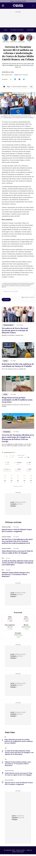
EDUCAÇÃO (30, 30)
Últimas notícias (13, 522)
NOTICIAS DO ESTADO (17, 30)
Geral (5, 30)
